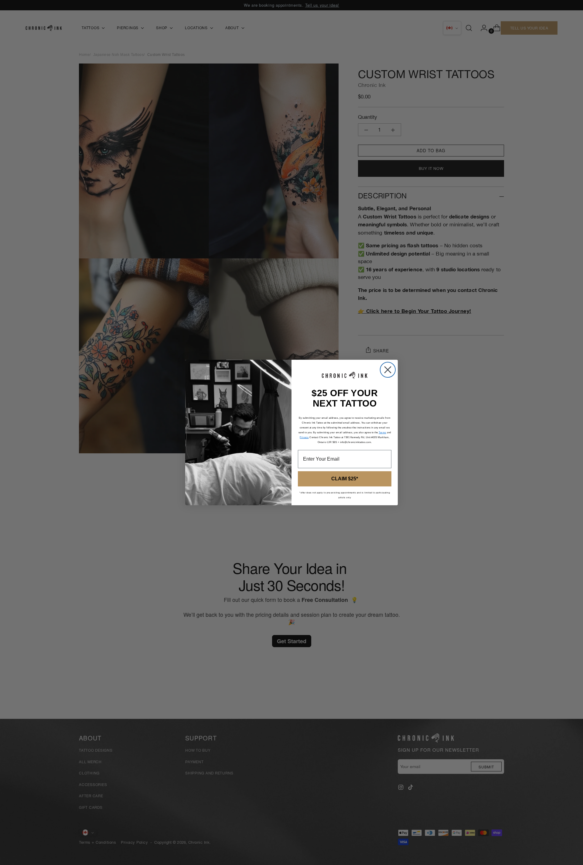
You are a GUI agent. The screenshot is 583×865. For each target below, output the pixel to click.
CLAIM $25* (344, 478)
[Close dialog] (387, 369)
